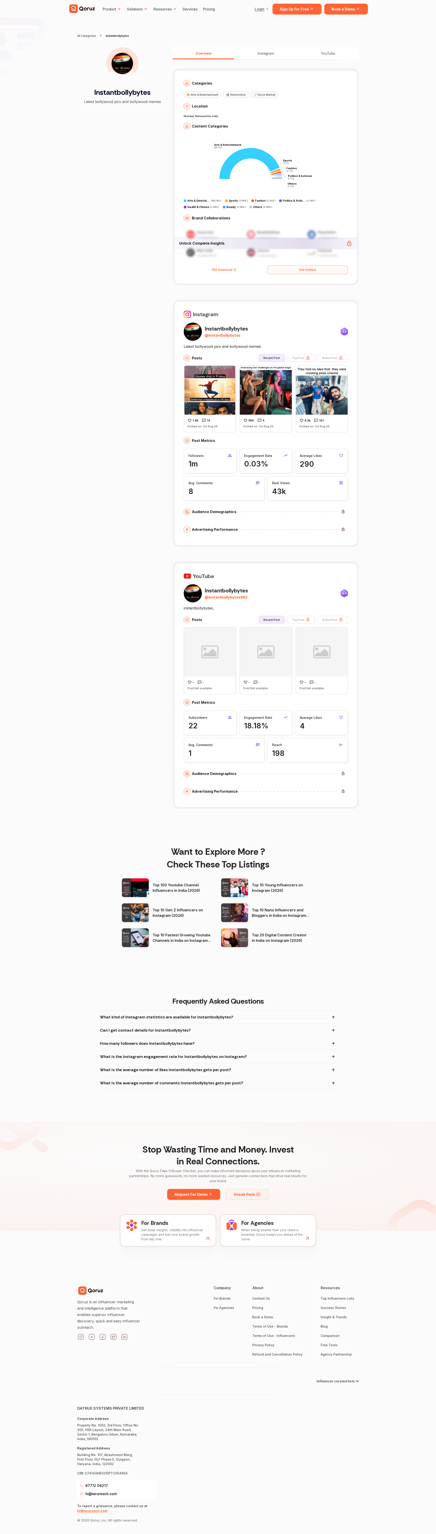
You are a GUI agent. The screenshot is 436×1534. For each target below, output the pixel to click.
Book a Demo (343, 9)
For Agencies (224, 1308)
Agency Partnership (336, 1354)
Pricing (209, 9)
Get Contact (307, 269)
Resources (163, 9)
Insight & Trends (334, 1317)
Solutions (135, 9)
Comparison (330, 1336)
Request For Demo (191, 1194)
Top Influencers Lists (337, 1298)
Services (190, 9)
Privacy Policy (263, 1345)
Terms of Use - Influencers (273, 1336)
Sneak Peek (244, 1194)
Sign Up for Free (294, 9)
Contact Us (261, 1298)
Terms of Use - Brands (270, 1326)
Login (259, 9)
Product (109, 9)
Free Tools (329, 1345)
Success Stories (333, 1308)
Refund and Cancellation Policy (277, 1354)
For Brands (222, 1298)
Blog (324, 1326)
